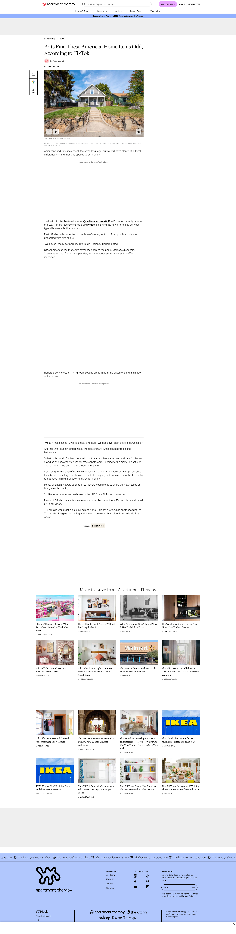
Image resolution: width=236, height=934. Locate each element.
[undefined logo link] (58, 4)
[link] (55, 627)
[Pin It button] (56, 132)
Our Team (110, 874)
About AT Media (43, 916)
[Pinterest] (147, 881)
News (61, 39)
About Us (110, 879)
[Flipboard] (147, 887)
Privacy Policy (188, 896)
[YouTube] (135, 887)
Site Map (110, 888)
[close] (234, 924)
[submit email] (193, 887)
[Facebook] (135, 881)
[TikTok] (147, 876)
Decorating (102, 10)
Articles (118, 10)
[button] (138, 132)
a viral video (87, 224)
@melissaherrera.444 (96, 221)
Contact (109, 883)
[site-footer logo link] (42, 912)
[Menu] (37, 4)
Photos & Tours (82, 10)
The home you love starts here (53, 857)
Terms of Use (172, 896)
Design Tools (135, 10)
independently (52, 143)
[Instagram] (135, 876)
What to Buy (155, 10)
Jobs (38, 920)
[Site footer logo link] (69, 878)
